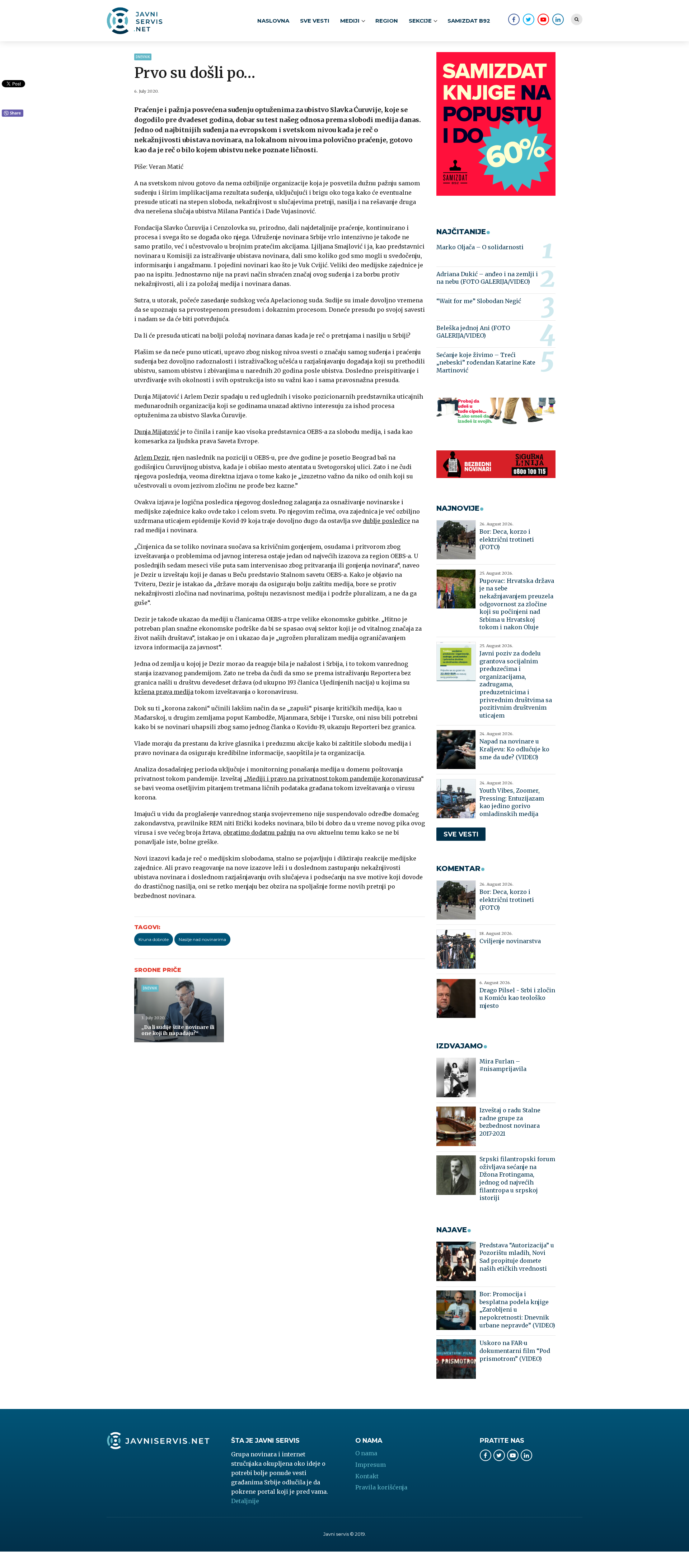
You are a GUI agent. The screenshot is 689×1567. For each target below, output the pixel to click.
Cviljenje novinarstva (510, 941)
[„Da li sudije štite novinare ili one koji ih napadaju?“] (179, 1010)
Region (386, 20)
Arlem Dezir (151, 457)
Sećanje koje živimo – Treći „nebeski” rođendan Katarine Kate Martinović (485, 362)
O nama (366, 1453)
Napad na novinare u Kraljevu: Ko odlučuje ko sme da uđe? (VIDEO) (514, 749)
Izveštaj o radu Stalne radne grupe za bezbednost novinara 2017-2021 (509, 1122)
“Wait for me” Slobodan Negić (478, 301)
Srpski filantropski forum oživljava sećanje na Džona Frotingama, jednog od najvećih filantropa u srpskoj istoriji (517, 1178)
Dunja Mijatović (156, 431)
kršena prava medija (163, 691)
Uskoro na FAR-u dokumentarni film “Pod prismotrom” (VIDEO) (514, 1350)
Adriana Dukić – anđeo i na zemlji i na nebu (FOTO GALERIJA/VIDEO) (487, 278)
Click (12, 113)
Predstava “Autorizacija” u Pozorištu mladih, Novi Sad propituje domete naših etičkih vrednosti (516, 1257)
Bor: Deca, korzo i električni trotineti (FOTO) (506, 539)
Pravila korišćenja (381, 1487)
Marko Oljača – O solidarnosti (480, 247)
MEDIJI (350, 20)
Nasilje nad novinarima (202, 939)
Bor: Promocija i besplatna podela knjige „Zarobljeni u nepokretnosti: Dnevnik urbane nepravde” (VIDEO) (517, 1309)
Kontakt (367, 1476)
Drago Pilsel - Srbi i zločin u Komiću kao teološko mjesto (517, 998)
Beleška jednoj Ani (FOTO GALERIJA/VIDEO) (473, 331)
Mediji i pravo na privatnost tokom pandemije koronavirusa (334, 778)
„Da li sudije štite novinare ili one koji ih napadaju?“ (177, 1030)
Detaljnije (245, 1501)
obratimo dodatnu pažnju (259, 832)
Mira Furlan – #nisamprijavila (502, 1065)
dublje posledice (386, 520)
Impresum (370, 1464)
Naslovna (273, 20)
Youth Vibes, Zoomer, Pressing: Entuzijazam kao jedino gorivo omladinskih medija (511, 802)
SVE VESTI (314, 20)
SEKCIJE (420, 20)
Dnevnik (143, 57)
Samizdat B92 (468, 20)
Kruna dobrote (154, 939)
